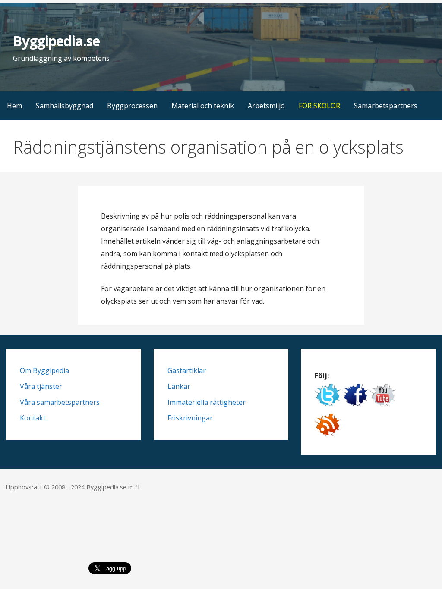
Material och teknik (202, 105)
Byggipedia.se (56, 40)
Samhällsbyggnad (64, 105)
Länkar (178, 386)
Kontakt (33, 418)
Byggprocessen (132, 105)
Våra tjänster (41, 386)
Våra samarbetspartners (60, 402)
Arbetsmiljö (266, 105)
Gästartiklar (186, 370)
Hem (14, 105)
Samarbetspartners (385, 105)
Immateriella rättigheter (206, 402)
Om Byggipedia (44, 370)
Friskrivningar (190, 418)
